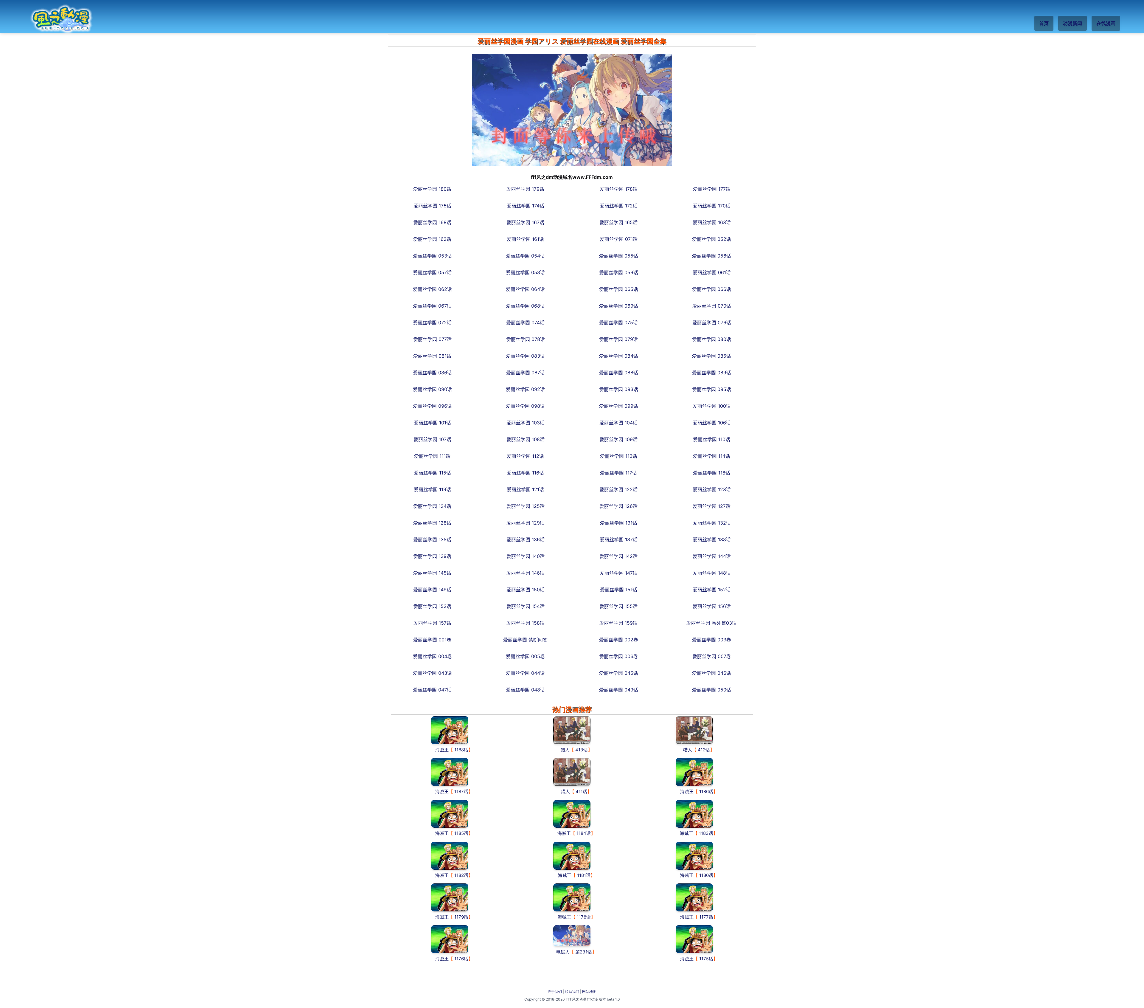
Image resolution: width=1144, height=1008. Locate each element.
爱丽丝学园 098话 (525, 406)
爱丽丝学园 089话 (711, 373)
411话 (581, 791)
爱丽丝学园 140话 (525, 556)
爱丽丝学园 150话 (525, 590)
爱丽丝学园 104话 (618, 423)
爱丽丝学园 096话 (432, 406)
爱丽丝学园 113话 (618, 456)
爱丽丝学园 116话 (525, 473)
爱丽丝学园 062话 (432, 289)
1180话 (706, 875)
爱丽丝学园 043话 (432, 673)
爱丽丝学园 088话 (618, 373)
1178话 (584, 917)
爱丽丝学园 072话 (432, 322)
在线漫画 (1105, 23)
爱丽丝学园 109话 (618, 439)
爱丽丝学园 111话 (432, 456)
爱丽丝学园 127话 (711, 506)
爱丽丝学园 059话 (618, 272)
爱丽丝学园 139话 (432, 556)
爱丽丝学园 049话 (618, 690)
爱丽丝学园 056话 (711, 256)
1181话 (583, 875)
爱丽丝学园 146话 (525, 573)
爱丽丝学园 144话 (712, 556)
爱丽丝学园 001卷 (432, 640)
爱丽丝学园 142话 (618, 556)
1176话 (461, 959)
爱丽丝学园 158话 (525, 623)
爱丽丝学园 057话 (432, 272)
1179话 (461, 917)
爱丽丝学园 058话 (525, 272)
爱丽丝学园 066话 (711, 289)
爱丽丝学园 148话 (712, 573)
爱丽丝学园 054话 (525, 256)
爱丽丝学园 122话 (618, 489)
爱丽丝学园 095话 (711, 389)
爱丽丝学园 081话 (432, 356)
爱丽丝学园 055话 (618, 256)
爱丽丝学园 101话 (432, 423)
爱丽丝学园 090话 (432, 389)
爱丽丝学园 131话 (618, 523)
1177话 (706, 917)
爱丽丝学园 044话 (525, 673)
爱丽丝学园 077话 (432, 339)
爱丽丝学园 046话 (711, 673)
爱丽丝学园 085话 (711, 356)
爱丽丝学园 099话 (618, 406)
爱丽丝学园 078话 (525, 339)
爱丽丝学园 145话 (432, 573)
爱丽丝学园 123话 (712, 489)
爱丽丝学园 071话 (619, 239)
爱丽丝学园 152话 (712, 590)
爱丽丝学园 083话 (525, 356)
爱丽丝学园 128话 (432, 523)
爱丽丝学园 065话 (618, 289)
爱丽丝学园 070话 (711, 306)
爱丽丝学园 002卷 (618, 640)
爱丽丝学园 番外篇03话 (711, 623)
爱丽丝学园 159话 (618, 623)
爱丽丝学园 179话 (525, 189)
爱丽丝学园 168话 (432, 222)
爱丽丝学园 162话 (432, 239)
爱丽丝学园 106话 (712, 423)
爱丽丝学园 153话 (432, 606)
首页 (1044, 23)
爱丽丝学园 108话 (525, 439)
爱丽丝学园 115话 (432, 473)
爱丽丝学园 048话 (525, 690)
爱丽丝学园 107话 (432, 439)
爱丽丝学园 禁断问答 (525, 640)
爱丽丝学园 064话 (525, 289)
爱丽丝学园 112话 (525, 456)
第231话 (583, 952)
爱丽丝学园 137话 (619, 539)
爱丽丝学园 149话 (432, 590)
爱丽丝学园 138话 (712, 539)
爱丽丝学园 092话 (525, 389)
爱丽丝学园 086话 (432, 373)
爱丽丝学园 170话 (711, 206)
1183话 (706, 833)
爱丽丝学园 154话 (525, 606)
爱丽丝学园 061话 (712, 272)
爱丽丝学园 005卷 (525, 656)
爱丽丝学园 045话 (618, 673)
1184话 (583, 833)
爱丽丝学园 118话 (711, 473)
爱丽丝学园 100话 (712, 406)
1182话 (461, 875)
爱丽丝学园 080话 (711, 339)
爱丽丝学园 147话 (619, 573)
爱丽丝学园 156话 (712, 606)
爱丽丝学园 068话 (525, 306)
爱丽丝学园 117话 (618, 473)
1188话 (461, 750)
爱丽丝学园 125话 (525, 506)
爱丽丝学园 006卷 (618, 656)
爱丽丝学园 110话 (711, 439)
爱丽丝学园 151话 (618, 590)
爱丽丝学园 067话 (432, 306)
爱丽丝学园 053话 (432, 256)
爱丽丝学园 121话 (525, 489)
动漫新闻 (1072, 23)
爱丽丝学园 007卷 (711, 656)
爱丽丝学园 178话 (619, 189)
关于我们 (555, 991)
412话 (704, 750)
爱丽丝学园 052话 (711, 239)
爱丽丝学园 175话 (432, 206)
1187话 (461, 791)
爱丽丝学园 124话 (432, 506)
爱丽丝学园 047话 (432, 690)
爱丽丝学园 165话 (618, 222)
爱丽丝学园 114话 (711, 456)
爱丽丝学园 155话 (618, 606)
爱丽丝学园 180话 (432, 189)
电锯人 (563, 952)
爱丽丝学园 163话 (712, 222)
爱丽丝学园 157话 (432, 623)
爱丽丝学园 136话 (525, 539)
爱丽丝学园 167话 (525, 222)
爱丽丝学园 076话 (711, 322)
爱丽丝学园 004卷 (432, 656)
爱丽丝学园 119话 (432, 489)
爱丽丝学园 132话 (712, 523)
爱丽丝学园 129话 (525, 523)
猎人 (565, 750)
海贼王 (442, 750)
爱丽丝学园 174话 (525, 206)
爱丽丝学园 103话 (525, 423)
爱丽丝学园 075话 (618, 322)
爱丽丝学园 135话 (432, 539)
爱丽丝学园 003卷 (711, 640)
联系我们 (572, 991)
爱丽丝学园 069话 (618, 306)
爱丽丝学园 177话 (711, 189)
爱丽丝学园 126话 (618, 506)
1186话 (706, 791)
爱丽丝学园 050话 (711, 690)
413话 (581, 750)
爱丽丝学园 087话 (525, 373)
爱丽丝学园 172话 (619, 206)
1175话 (706, 959)
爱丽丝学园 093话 (618, 389)
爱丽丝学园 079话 (618, 339)
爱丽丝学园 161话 (525, 239)
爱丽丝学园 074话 (525, 322)
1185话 (461, 833)
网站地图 (589, 991)
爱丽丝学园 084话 (618, 356)
